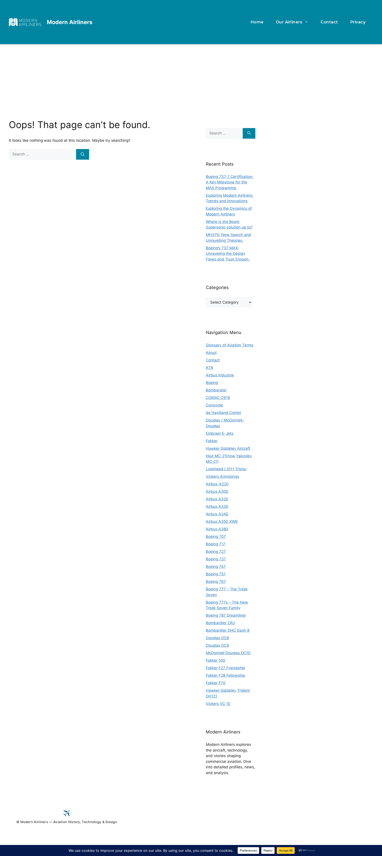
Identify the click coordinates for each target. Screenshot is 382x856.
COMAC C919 (218, 397)
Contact (329, 22)
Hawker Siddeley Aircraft (228, 448)
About (211, 352)
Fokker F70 (215, 683)
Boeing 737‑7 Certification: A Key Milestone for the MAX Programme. (229, 182)
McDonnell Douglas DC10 (228, 653)
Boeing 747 (216, 566)
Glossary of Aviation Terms (229, 345)
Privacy (358, 22)
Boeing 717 (215, 544)
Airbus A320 (217, 499)
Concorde (214, 405)
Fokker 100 (215, 660)
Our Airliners (289, 22)
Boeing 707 (216, 536)
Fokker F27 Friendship (225, 668)
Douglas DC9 (217, 645)
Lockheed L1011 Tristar (226, 469)
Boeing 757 (216, 574)
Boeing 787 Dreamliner (226, 615)
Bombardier (216, 390)
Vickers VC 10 (218, 703)
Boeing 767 (216, 581)
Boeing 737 (216, 559)
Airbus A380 (217, 529)
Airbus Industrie (220, 375)
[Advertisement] (191, 77)
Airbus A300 (217, 491)
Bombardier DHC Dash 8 (227, 630)
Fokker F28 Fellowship (225, 675)
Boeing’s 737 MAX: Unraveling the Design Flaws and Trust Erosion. (228, 253)
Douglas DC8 (217, 638)
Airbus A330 (217, 506)
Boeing (212, 382)
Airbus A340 (217, 514)
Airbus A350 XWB (222, 521)
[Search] (82, 154)
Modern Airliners (69, 22)
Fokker (212, 441)
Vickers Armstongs (222, 476)
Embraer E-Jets (219, 433)
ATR (209, 367)
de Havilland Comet (223, 412)
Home (257, 22)
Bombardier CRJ (220, 623)
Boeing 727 (216, 551)
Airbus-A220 (217, 484)
